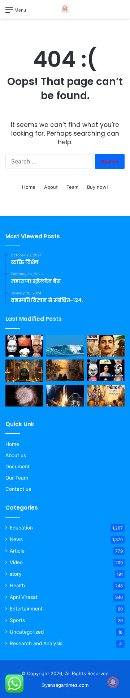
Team (72, 187)
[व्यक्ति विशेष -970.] (106, 370)
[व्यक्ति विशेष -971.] (24, 346)
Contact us (18, 489)
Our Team (16, 478)
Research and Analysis (36, 643)
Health (17, 585)
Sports (17, 620)
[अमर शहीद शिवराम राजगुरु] (106, 346)
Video (16, 562)
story (16, 574)
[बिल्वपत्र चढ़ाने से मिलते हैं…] (24, 370)
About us (15, 455)
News (16, 539)
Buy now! (97, 187)
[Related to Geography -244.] (65, 346)
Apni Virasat (24, 597)
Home (28, 187)
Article (17, 551)
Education (21, 528)
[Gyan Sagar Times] (65, 9)
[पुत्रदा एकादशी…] (106, 396)
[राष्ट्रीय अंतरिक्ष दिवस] (65, 396)
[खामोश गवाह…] (65, 370)
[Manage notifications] (113, 682)
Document (17, 466)
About (51, 187)
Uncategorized (27, 632)
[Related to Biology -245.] (24, 396)
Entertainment (26, 609)
